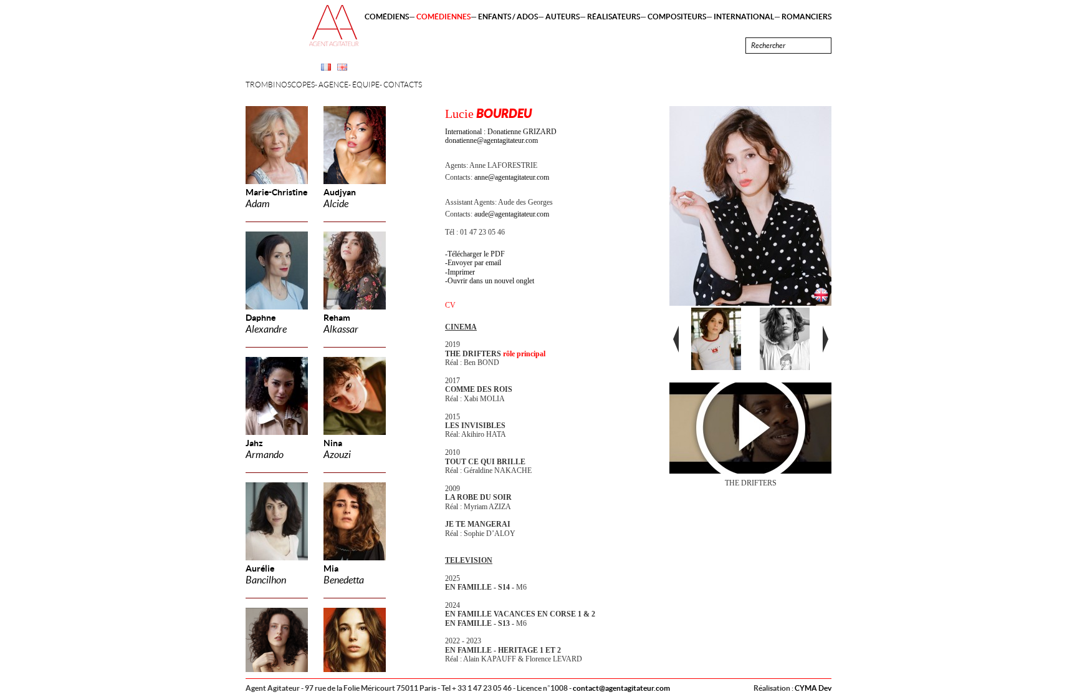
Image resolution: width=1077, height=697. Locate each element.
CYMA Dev (813, 688)
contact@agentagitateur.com (621, 688)
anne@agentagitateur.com (511, 177)
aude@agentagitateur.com (511, 214)
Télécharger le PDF (476, 254)
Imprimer (461, 272)
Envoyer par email (474, 262)
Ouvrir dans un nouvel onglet (491, 280)
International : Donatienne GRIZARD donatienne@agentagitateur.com (501, 136)
